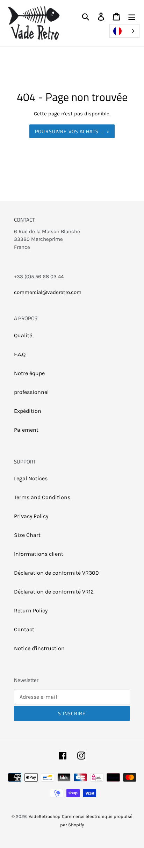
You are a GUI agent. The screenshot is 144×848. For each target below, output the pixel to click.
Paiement (26, 429)
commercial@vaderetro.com (47, 292)
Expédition (27, 411)
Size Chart (27, 535)
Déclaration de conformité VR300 (56, 572)
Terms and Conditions (42, 497)
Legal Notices (31, 478)
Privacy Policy (31, 516)
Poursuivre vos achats (67, 131)
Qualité (23, 335)
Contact (24, 629)
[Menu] (131, 16)
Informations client (38, 554)
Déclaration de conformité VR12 (54, 591)
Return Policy (31, 610)
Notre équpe (29, 373)
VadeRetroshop (44, 816)
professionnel (31, 392)
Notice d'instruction (39, 648)
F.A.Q (20, 354)
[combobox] (124, 31)
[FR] (124, 30)
